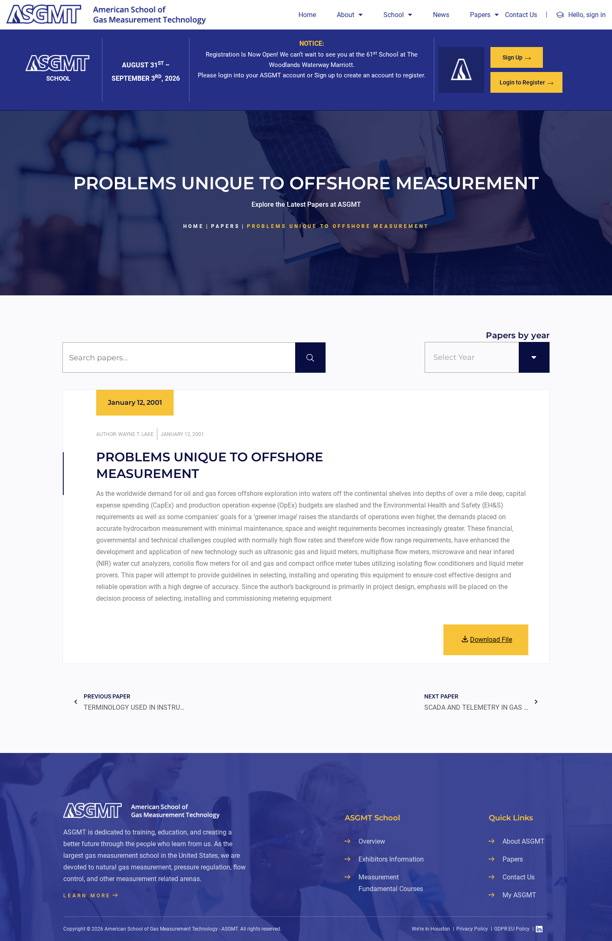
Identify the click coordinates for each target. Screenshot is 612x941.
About (345, 15)
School (393, 15)
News (441, 15)
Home (307, 15)
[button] (516, 57)
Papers (480, 15)
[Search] (310, 357)
